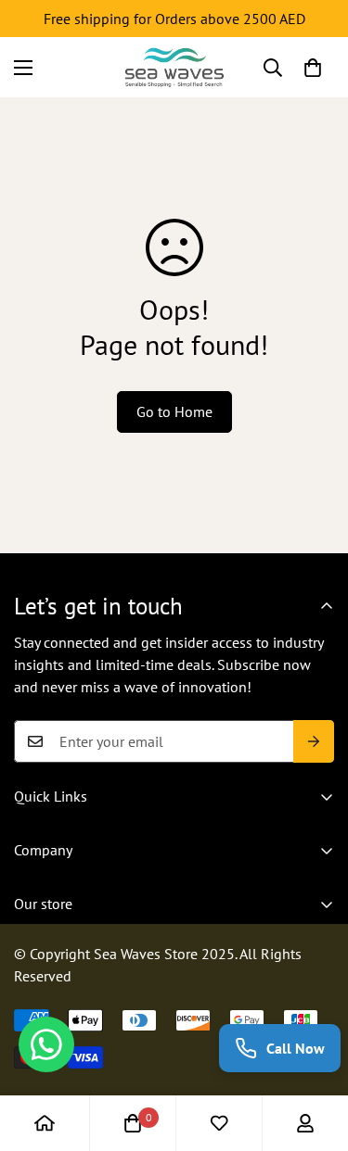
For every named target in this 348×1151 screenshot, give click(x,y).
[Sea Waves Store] (174, 67)
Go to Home (174, 411)
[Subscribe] (313, 741)
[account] (305, 1123)
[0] (312, 67)
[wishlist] (219, 1123)
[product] (44, 1123)
